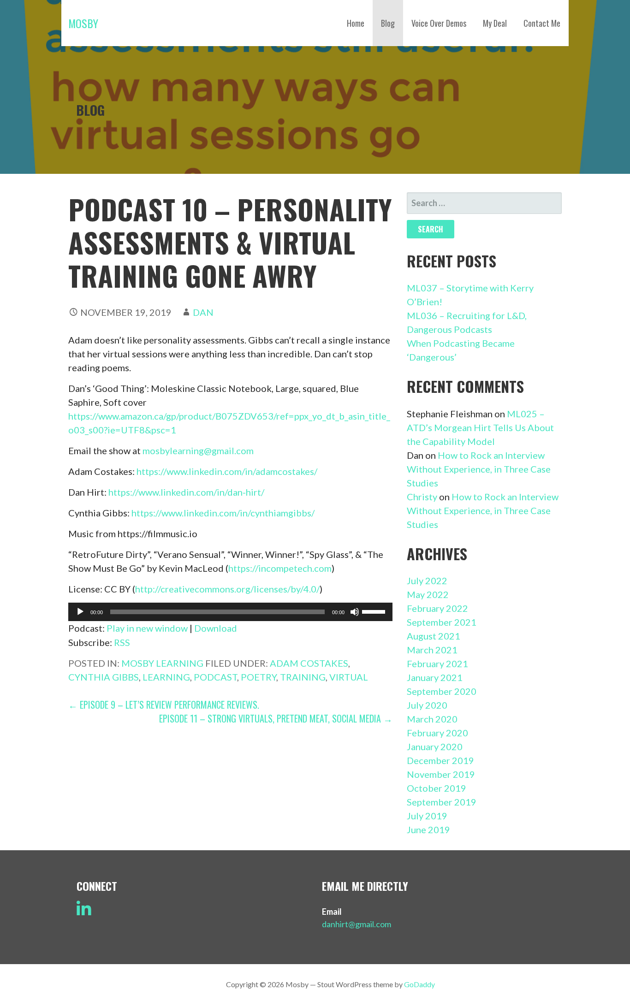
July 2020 (427, 705)
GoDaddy (419, 984)
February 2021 (437, 663)
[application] (230, 612)
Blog (388, 23)
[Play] (80, 611)
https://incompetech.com (280, 568)
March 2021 (432, 649)
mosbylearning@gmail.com (198, 450)
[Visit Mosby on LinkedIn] (84, 912)
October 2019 (436, 788)
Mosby (83, 23)
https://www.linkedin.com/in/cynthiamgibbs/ (223, 512)
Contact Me (541, 23)
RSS (122, 642)
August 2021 (433, 635)
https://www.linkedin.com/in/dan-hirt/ (186, 492)
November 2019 (441, 774)
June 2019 (428, 829)
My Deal (495, 23)
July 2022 (427, 580)
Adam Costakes (309, 663)
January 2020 (435, 746)
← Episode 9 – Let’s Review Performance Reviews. (163, 704)
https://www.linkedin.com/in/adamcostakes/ (227, 471)
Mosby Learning (162, 663)
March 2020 (432, 718)
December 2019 (440, 760)
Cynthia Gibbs (103, 676)
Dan (203, 312)
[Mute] (354, 611)
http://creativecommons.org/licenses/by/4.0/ (227, 588)
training (303, 676)
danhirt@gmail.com (356, 924)
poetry (258, 676)
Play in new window (147, 628)
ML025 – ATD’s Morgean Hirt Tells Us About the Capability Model (480, 427)
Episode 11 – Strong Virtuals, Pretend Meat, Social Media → (275, 718)
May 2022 (428, 594)
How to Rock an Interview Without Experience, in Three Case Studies (479, 469)
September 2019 (441, 801)
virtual (348, 676)
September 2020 (441, 691)
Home (355, 23)
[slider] (375, 611)
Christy (422, 496)
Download (215, 628)
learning (166, 676)
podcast (215, 676)
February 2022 (437, 608)
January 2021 (435, 677)
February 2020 (437, 732)
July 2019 (427, 815)
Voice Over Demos (438, 23)
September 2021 (441, 622)
